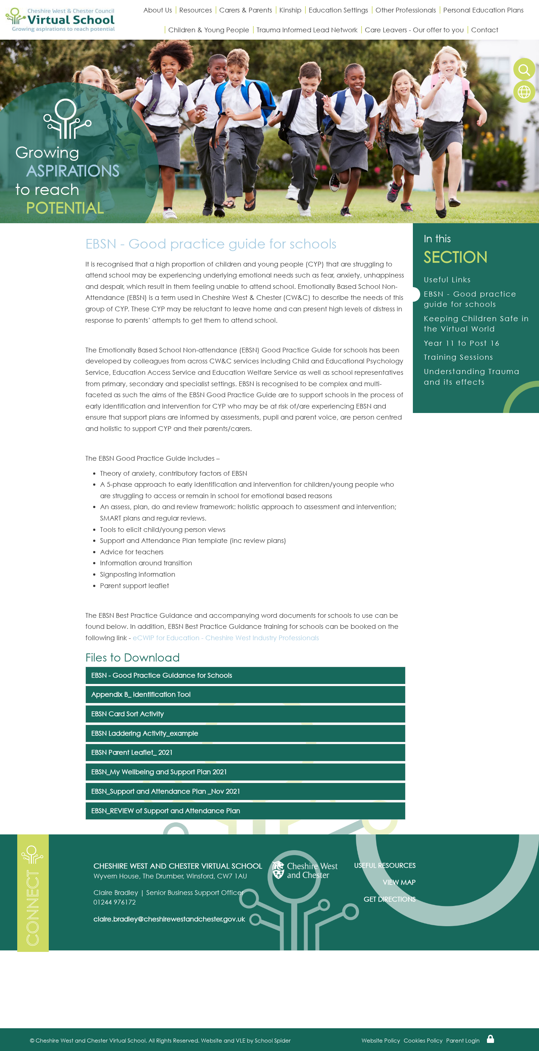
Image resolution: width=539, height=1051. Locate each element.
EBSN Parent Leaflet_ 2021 (132, 752)
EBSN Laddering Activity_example (144, 733)
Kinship (290, 10)
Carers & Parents (245, 10)
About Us (157, 10)
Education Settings (338, 10)
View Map (399, 882)
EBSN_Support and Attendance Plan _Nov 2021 (166, 791)
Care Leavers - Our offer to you (414, 30)
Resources (195, 10)
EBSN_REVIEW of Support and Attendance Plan (165, 811)
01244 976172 (115, 902)
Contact (484, 30)
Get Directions (390, 899)
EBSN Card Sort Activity (127, 714)
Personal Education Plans (483, 10)
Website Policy (381, 1040)
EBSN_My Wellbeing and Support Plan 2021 (159, 772)
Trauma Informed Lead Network (307, 30)
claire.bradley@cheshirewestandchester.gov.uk (169, 919)
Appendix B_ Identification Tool (141, 694)
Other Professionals (405, 10)
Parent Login (463, 1040)
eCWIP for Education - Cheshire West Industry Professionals (226, 638)
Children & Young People (208, 30)
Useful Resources (385, 865)
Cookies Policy (423, 1040)
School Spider (273, 1040)
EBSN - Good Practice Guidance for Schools (161, 675)
